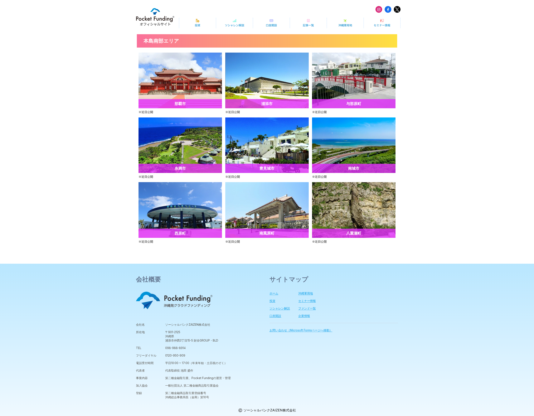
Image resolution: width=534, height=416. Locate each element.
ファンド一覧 (307, 308)
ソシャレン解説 (280, 308)
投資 (272, 301)
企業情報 (304, 316)
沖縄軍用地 (305, 293)
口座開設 (275, 316)
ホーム (274, 293)
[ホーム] (155, 17)
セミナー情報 (307, 301)
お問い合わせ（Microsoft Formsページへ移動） (301, 330)
